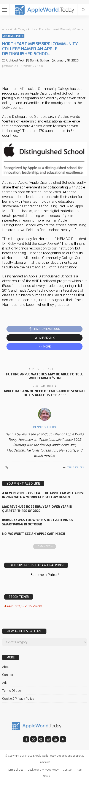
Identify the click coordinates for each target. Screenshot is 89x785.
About (6, 667)
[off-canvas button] (4, 9)
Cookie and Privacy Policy (43, 769)
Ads (5, 682)
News (46, 776)
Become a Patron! (44, 574)
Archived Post (13, 36)
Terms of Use (11, 690)
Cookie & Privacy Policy (18, 698)
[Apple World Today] (45, 9)
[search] (83, 9)
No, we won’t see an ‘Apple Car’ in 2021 (33, 534)
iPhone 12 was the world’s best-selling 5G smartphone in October (37, 522)
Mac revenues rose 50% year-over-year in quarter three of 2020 (37, 509)
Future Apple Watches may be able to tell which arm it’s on (44, 376)
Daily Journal (12, 107)
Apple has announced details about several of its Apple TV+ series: (44, 393)
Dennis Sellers (40, 60)
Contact (7, 674)
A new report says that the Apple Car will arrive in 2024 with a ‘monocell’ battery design (43, 495)
